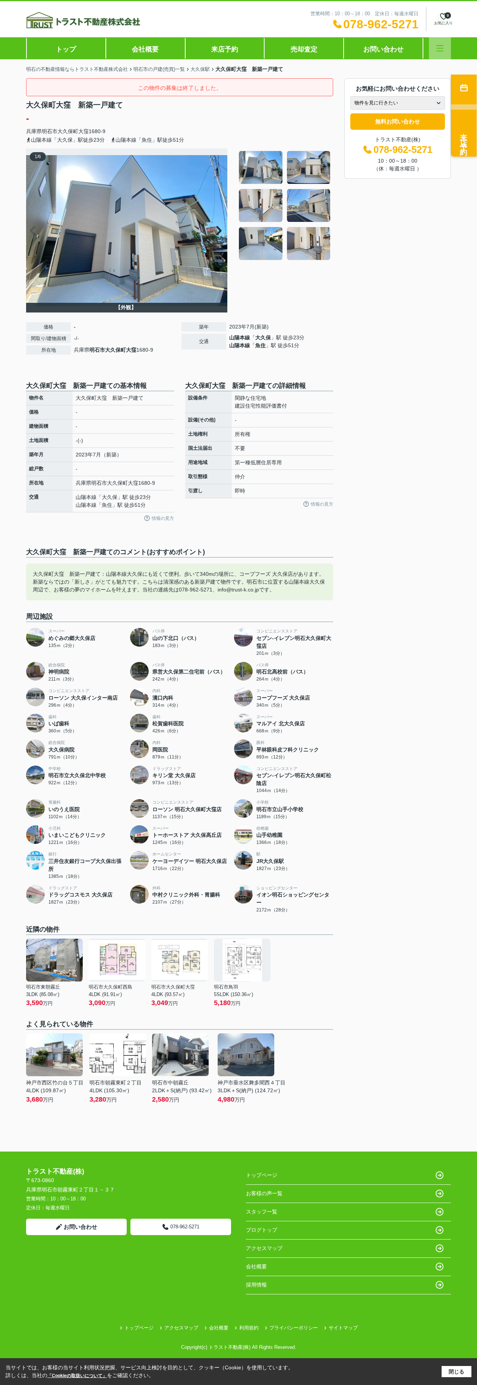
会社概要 (145, 49)
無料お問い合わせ (397, 121)
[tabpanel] (285, 205)
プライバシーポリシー (293, 1328)
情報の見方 (163, 518)
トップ (66, 49)
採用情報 (256, 1285)
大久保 (263, 337)
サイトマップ (343, 1328)
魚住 (260, 345)
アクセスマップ (264, 1248)
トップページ (261, 1175)
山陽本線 (239, 337)
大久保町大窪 (73, 131)
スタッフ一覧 (261, 1212)
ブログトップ (261, 1230)
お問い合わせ (383, 49)
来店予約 (224, 49)
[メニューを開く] (440, 48)
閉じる (456, 1372)
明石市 (49, 131)
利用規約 (249, 1328)
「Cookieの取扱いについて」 (77, 1375)
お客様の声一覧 (264, 1193)
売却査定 (304, 49)
